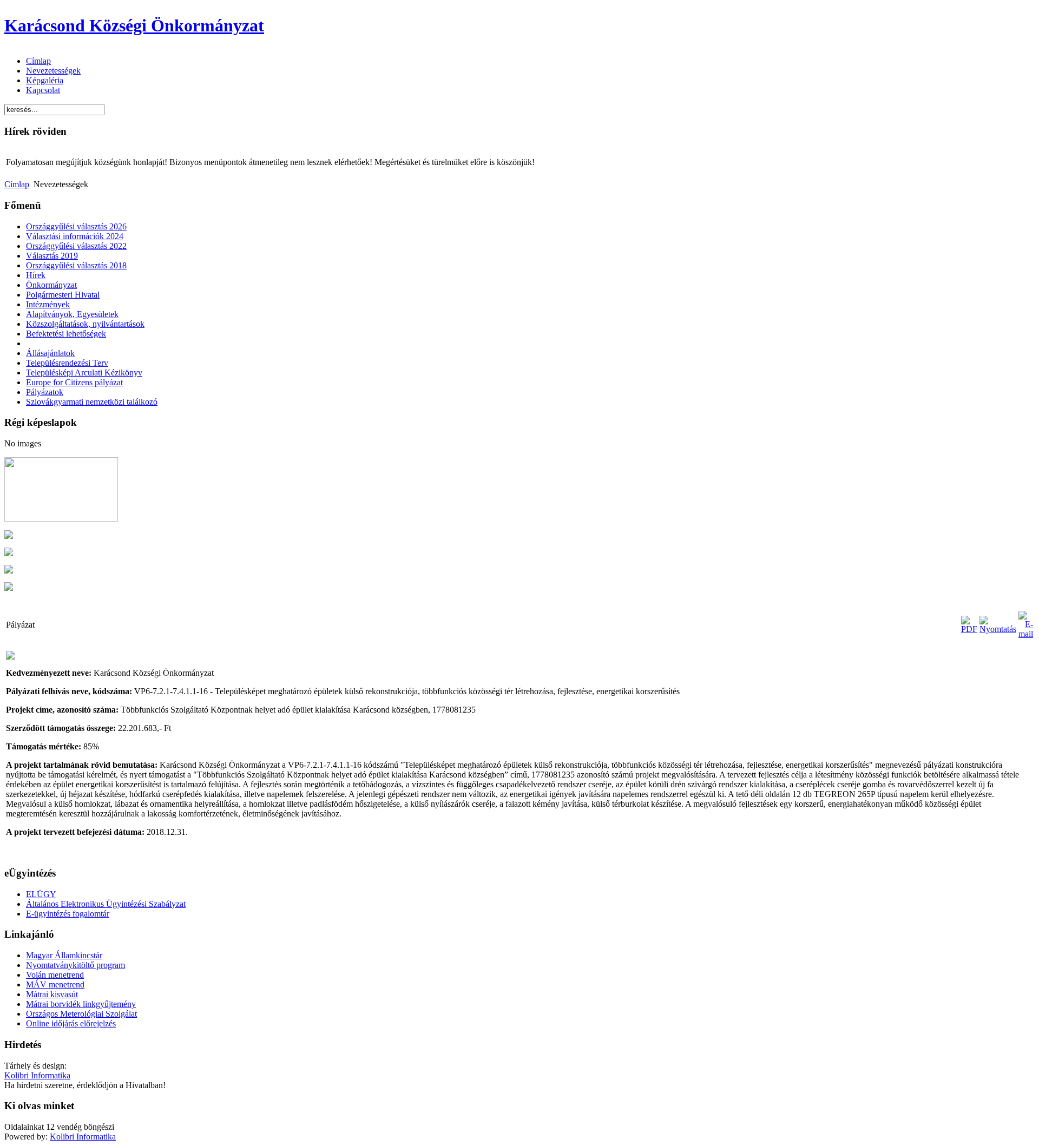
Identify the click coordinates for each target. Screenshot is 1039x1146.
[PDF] (969, 629)
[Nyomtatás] (997, 629)
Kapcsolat (43, 90)
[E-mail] (1025, 633)
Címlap (38, 60)
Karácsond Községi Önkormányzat (134, 25)
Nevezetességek (53, 70)
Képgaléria (44, 80)
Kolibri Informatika (37, 1075)
